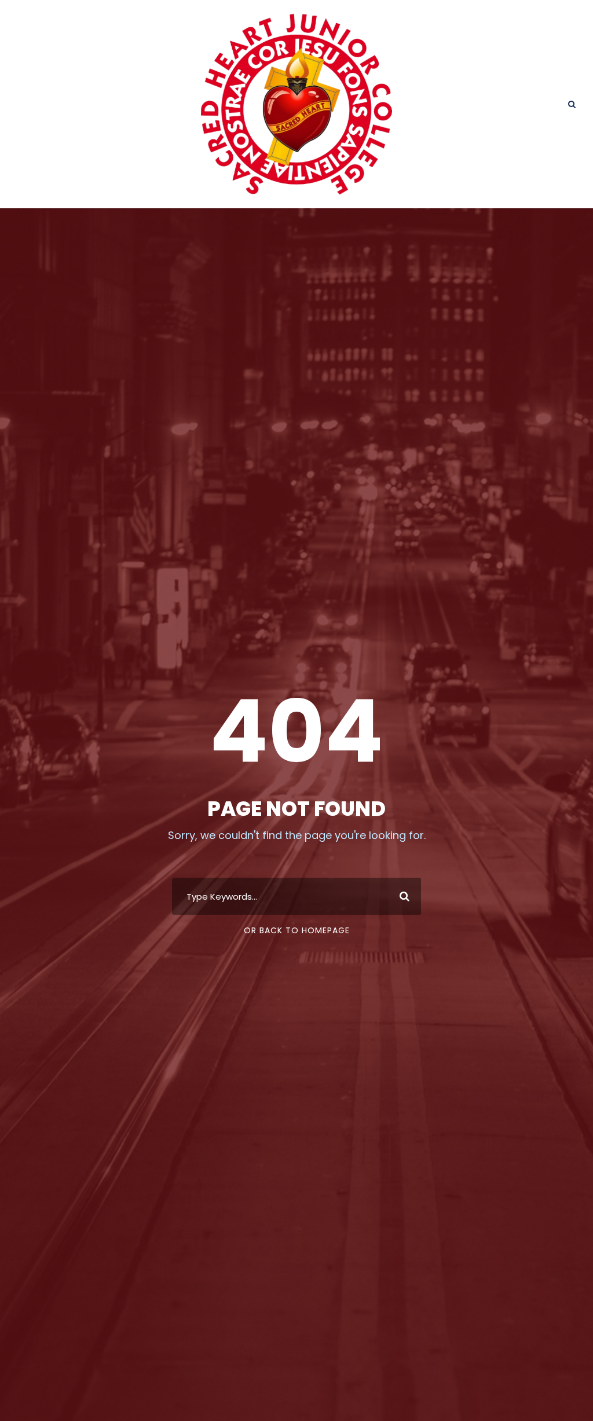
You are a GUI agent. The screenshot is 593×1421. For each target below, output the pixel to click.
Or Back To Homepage (297, 930)
